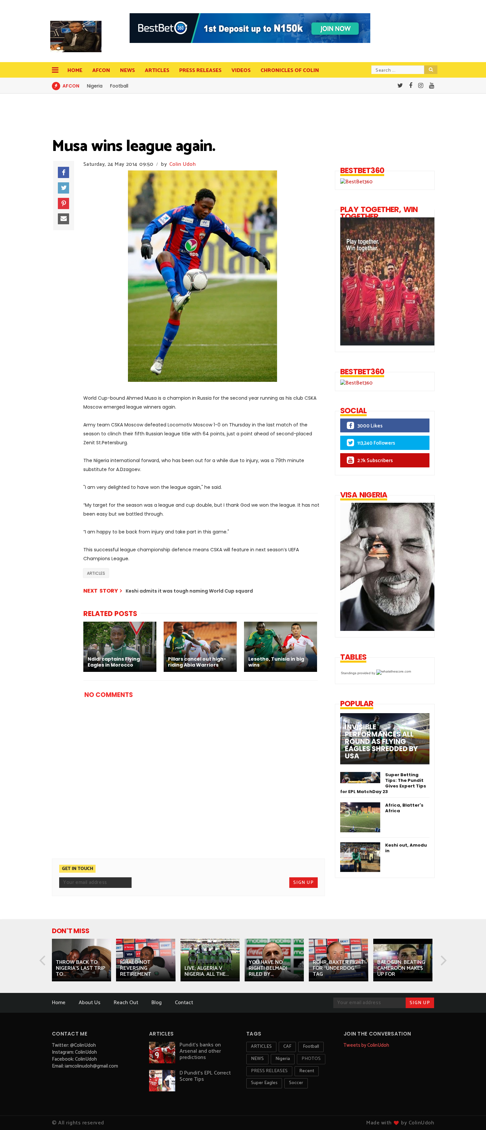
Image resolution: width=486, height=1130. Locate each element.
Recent (306, 1071)
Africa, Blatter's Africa (404, 808)
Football (119, 86)
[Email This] (63, 219)
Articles (157, 70)
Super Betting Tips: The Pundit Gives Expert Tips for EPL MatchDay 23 (383, 783)
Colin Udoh (182, 164)
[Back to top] (469, 1114)
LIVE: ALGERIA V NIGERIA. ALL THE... (206, 971)
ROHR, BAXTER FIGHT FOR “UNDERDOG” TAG (338, 968)
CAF (287, 1046)
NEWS (257, 1059)
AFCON (101, 70)
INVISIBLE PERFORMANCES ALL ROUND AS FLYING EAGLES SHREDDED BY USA (381, 741)
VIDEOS (241, 70)
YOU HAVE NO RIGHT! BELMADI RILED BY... (268, 968)
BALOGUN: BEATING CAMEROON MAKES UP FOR (401, 968)
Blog (156, 1002)
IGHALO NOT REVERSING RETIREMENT (135, 968)
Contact (184, 1002)
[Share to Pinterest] (63, 203)
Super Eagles (264, 1083)
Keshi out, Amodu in (406, 848)
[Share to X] (63, 188)
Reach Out (126, 1002)
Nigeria (94, 86)
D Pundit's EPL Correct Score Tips (205, 1076)
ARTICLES (96, 573)
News (127, 70)
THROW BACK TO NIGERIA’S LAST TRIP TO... (80, 968)
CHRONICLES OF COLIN (290, 70)
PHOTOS (311, 1059)
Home (74, 70)
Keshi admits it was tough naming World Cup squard (189, 591)
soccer (296, 1083)
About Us (90, 1002)
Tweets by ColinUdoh (366, 1045)
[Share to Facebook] (63, 172)
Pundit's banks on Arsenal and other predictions (200, 1051)
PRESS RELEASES (200, 70)
